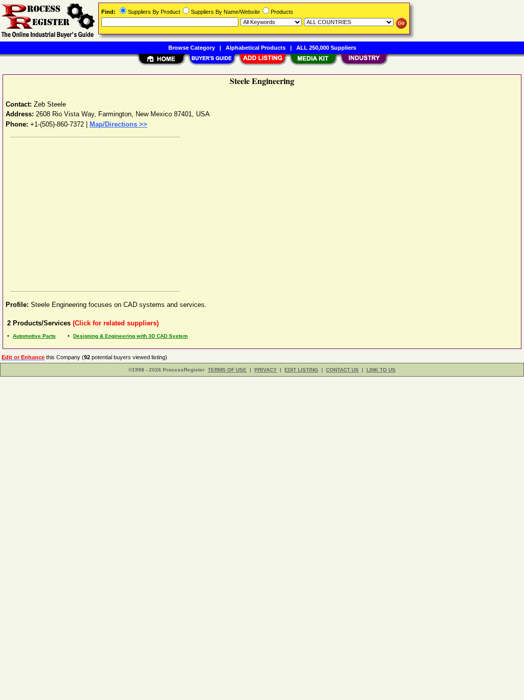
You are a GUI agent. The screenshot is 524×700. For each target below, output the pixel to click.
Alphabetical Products (256, 48)
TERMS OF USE (227, 370)
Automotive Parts (34, 336)
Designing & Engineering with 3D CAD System (130, 336)
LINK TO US (381, 370)
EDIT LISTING (301, 370)
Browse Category (191, 48)
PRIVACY (265, 370)
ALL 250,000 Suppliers (326, 48)
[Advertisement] (262, 211)
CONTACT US (342, 370)
